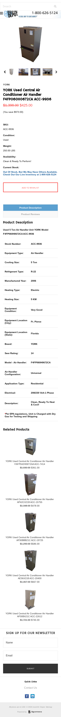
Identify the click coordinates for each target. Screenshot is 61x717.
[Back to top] (51, 701)
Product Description (30, 207)
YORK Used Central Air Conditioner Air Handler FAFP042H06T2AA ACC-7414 (30, 462)
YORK (6, 84)
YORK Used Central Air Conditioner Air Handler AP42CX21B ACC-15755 (30, 500)
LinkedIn (33, 696)
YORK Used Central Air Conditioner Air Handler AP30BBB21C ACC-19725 (30, 539)
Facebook (27, 696)
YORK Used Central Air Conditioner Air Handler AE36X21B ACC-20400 (30, 577)
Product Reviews (30, 214)
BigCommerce (36, 712)
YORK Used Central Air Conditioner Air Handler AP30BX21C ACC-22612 (30, 615)
